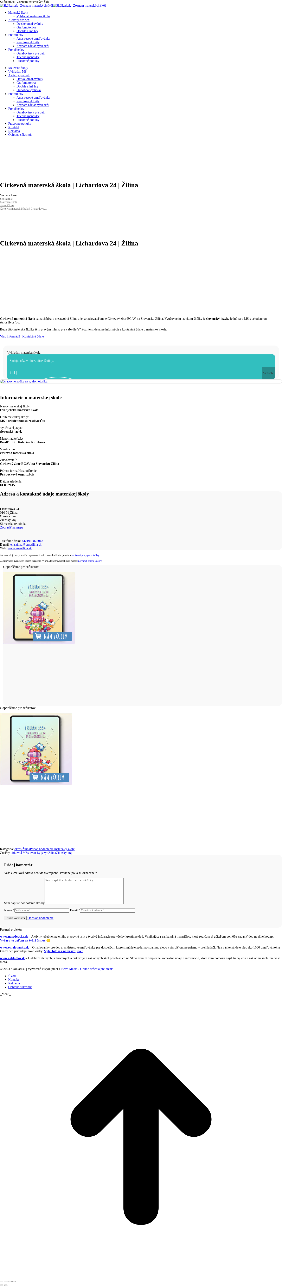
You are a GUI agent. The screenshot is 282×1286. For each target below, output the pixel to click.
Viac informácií (10, 336)
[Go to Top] (141, 1276)
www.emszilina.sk (20, 548)
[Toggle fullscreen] (10, 1281)
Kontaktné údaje (33, 336)
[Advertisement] (141, 280)
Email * (75, 910)
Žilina (52, 852)
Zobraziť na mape (11, 527)
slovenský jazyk (37, 852)
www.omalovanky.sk (14, 947)
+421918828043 (32, 541)
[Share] (5, 1281)
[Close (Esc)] (1, 1281)
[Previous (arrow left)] (1, 1285)
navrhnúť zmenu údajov (89, 560)
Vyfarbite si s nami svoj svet (63, 951)
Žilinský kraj (64, 852)
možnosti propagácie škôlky (85, 555)
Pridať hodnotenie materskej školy (52, 849)
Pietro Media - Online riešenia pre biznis (87, 969)
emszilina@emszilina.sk (25, 544)
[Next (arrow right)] (5, 1285)
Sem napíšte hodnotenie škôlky (24, 903)
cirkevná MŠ (19, 852)
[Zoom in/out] (14, 1281)
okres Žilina (22, 849)
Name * (9, 910)
